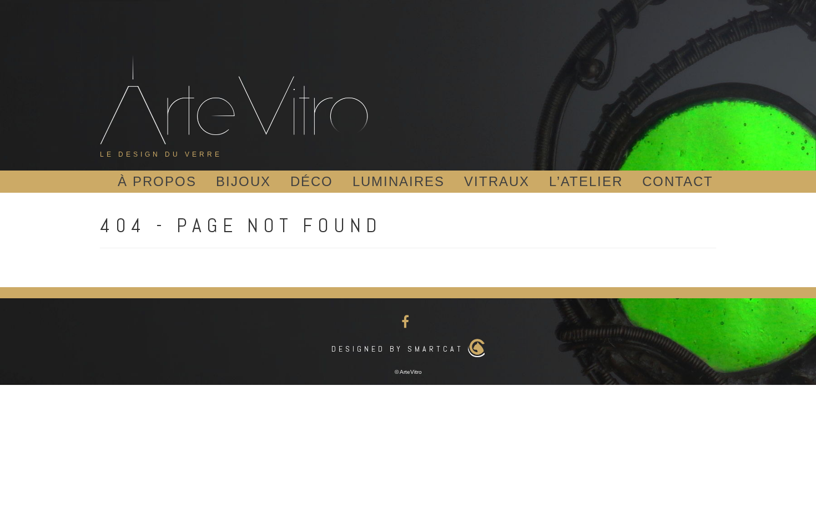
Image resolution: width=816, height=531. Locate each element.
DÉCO (311, 181)
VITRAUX (497, 181)
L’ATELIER (586, 181)
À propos (157, 181)
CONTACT (677, 181)
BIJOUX (243, 181)
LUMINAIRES (398, 181)
